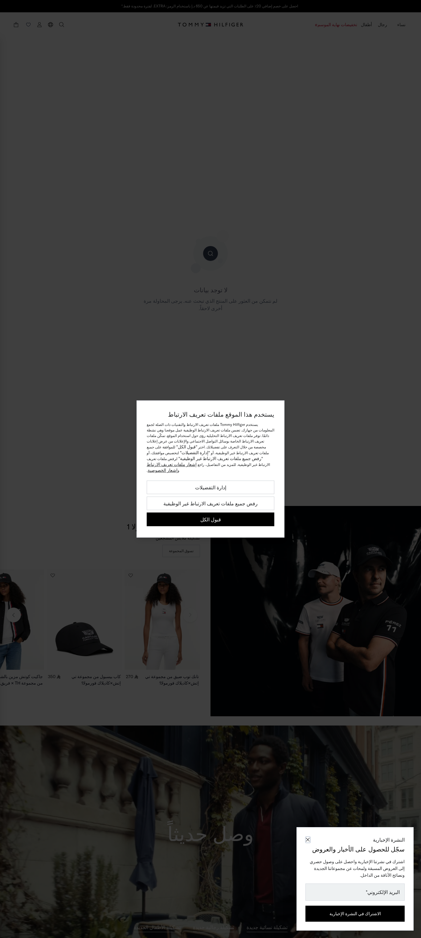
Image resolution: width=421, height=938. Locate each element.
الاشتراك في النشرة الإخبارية (355, 913)
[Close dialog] (307, 840)
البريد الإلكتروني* (383, 892)
